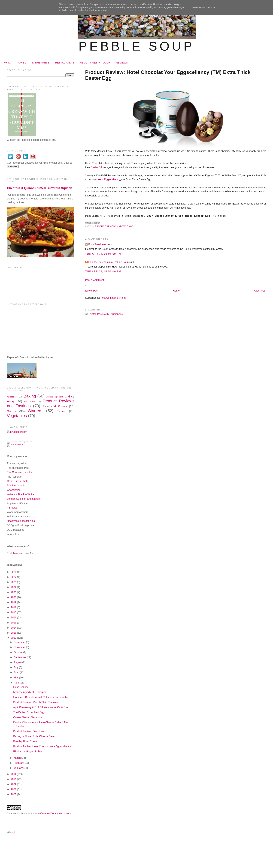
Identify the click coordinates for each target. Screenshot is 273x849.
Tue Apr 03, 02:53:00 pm (103, 271)
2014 (14, 627)
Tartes (61, 411)
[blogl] (11, 832)
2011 (14, 774)
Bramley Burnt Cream (25, 741)
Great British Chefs (17, 481)
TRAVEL (21, 62)
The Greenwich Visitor (19, 472)
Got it (211, 7)
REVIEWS (122, 62)
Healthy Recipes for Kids (21, 521)
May (16, 677)
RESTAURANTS (64, 62)
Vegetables (17, 415)
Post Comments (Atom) (113, 297)
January (18, 768)
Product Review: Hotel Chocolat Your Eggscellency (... (43, 746)
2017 (14, 612)
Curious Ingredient (54, 397)
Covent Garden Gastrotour (28, 717)
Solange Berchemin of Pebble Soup (108, 262)
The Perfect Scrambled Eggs (29, 712)
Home (6, 62)
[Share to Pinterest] (98, 222)
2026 (14, 572)
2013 (14, 632)
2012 (14, 637)
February (19, 763)
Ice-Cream (29, 401)
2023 (14, 582)
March (17, 757)
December (20, 642)
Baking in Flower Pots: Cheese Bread (34, 736)
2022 (14, 587)
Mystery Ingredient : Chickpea (29, 692)
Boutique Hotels (16, 485)
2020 (14, 597)
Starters (35, 411)
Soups (11, 411)
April (17, 682)
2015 (14, 622)
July (16, 667)
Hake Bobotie (21, 687)
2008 (14, 789)
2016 (14, 617)
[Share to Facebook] (95, 222)
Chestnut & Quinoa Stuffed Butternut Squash (39, 188)
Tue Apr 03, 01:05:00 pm (103, 254)
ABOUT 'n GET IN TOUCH (95, 62)
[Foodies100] (15, 444)
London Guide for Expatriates (23, 498)
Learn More (198, 7)
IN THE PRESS (40, 62)
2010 (14, 779)
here (15, 553)
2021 (14, 592)
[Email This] (86, 222)
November (20, 647)
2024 (14, 577)
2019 (14, 602)
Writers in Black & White (20, 494)
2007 (14, 794)
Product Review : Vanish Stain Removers (36, 702)
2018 (14, 607)
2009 (14, 784)
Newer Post (91, 290)
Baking (30, 396)
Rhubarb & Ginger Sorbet (27, 751)
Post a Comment (94, 280)
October (18, 652)
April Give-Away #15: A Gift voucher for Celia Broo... (42, 707)
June (17, 672)
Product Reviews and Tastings (114, 226)
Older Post (260, 290)
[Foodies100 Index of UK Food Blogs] (20, 441)
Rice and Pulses (54, 406)
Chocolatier (13, 490)
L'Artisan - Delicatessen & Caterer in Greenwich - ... (42, 697)
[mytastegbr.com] (17, 432)
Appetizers (12, 396)
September (20, 657)
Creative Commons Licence (55, 813)
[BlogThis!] (89, 222)
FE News (12, 507)
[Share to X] (92, 222)
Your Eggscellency (109, 179)
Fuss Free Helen (97, 244)
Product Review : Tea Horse (29, 731)
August (18, 662)
